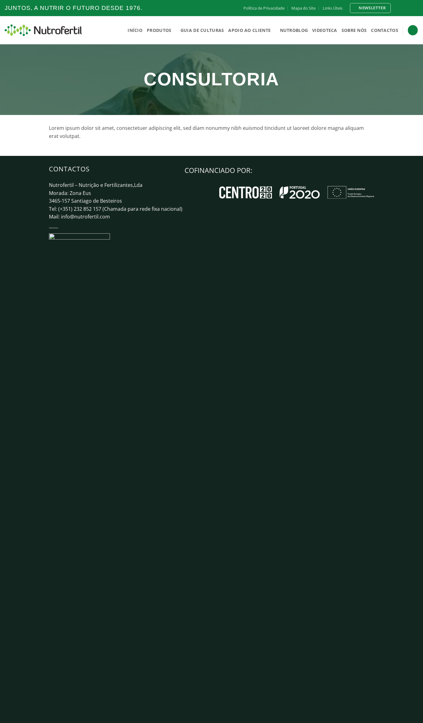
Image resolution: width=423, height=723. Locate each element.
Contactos (384, 30)
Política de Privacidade (264, 8)
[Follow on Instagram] (403, 8)
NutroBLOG (294, 30)
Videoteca (324, 30)
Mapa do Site (303, 8)
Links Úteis (332, 8)
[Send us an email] (415, 8)
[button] (370, 8)
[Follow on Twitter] (409, 8)
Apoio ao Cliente (249, 30)
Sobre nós (354, 30)
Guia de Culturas (202, 30)
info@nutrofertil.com (85, 216)
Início (135, 30)
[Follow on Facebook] (397, 8)
